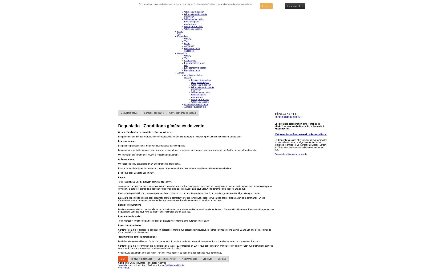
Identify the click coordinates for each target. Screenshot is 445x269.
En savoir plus (294, 6)
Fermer (266, 6)
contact (177, 248)
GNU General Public (174, 265)
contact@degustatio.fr (288, 116)
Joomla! (122, 265)
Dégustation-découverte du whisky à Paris (301, 134)
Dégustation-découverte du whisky (291, 154)
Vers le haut (123, 268)
